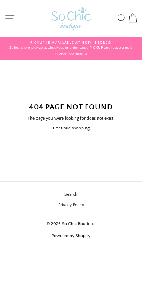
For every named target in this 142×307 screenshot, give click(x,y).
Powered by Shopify (71, 236)
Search (71, 194)
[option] (71, 48)
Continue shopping (71, 128)
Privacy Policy (71, 205)
